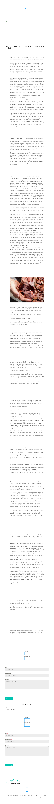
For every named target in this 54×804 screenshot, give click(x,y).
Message (7, 679)
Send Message (9, 698)
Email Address (8, 673)
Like (27, 654)
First (6, 667)
